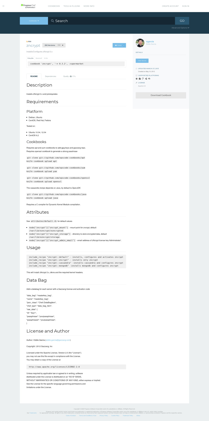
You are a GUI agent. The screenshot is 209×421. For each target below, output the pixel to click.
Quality (69, 76)
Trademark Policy (128, 415)
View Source (142, 61)
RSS (29, 41)
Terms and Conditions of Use (87, 415)
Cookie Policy (115, 415)
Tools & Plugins (71, 6)
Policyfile (30, 58)
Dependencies (50, 76)
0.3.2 (52, 45)
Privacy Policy (104, 415)
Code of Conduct (71, 415)
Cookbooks (54, 6)
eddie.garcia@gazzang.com (58, 340)
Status (138, 415)
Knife (46, 58)
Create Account (170, 6)
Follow (120, 45)
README (34, 76)
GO (182, 20)
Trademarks (33, 413)
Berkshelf (39, 58)
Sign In (185, 6)
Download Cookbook (161, 95)
